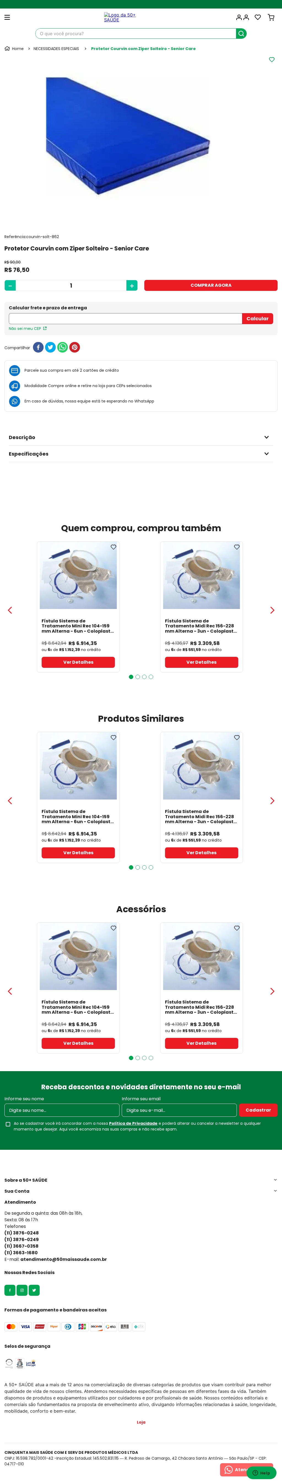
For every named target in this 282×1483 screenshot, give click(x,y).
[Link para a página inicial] (14, 48)
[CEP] (125, 315)
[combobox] (141, 33)
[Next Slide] (272, 610)
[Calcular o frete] (257, 318)
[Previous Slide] (9, 610)
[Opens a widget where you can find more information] (261, 1473)
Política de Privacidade (133, 1123)
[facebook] (38, 348)
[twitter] (50, 348)
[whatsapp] (62, 348)
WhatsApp (144, 401)
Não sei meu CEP (25, 328)
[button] (141, 437)
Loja (141, 1422)
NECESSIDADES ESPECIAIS (56, 48)
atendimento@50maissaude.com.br (63, 1259)
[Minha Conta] (242, 17)
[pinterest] (74, 348)
